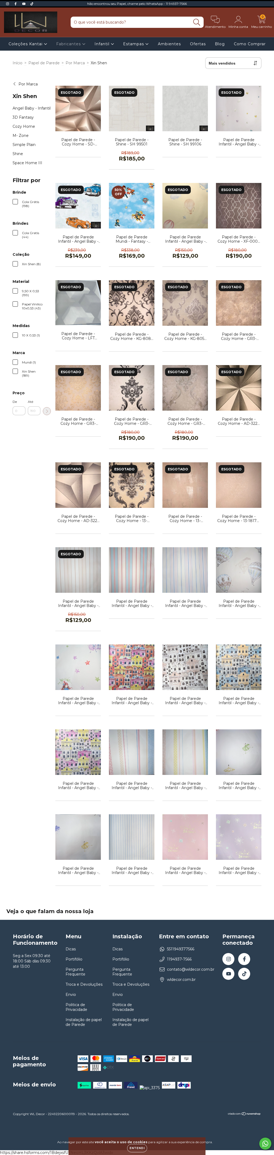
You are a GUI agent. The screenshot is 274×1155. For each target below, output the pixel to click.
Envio (71, 994)
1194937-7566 (179, 959)
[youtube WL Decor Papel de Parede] (24, 3)
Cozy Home (24, 126)
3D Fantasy (23, 117)
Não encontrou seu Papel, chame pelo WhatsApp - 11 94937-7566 (137, 4)
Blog (220, 44)
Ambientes (169, 44)
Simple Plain (24, 144)
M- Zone (21, 135)
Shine (18, 153)
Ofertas (198, 44)
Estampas (134, 44)
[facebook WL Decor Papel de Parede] (16, 3)
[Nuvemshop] (244, 1114)
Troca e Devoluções (84, 984)
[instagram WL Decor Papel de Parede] (8, 3)
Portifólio (74, 959)
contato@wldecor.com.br (190, 969)
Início (17, 63)
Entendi (137, 1148)
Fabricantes (69, 44)
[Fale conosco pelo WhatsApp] (265, 1144)
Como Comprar (250, 44)
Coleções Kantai (26, 44)
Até (30, 402)
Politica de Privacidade (76, 1007)
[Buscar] (197, 22)
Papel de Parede (44, 63)
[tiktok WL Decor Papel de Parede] (31, 3)
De (15, 402)
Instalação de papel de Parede (84, 1022)
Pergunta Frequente (75, 972)
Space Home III (27, 162)
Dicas (71, 949)
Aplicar (47, 411)
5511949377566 (180, 949)
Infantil (102, 44)
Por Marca (75, 63)
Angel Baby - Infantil (32, 108)
